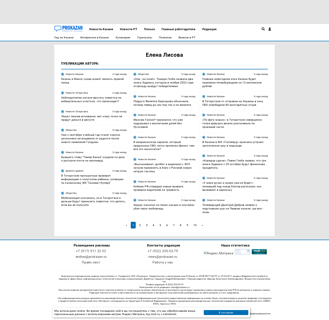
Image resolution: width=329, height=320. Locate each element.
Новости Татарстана (77, 93)
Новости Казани (74, 74)
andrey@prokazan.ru (91, 257)
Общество (71, 130)
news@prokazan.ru (162, 257)
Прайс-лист (91, 262)
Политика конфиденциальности (252, 313)
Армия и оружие (74, 171)
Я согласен (226, 312)
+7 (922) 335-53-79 (163, 251)
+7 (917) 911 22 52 (91, 251)
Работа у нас (163, 262)
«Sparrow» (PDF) (168, 304)
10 (195, 225)
